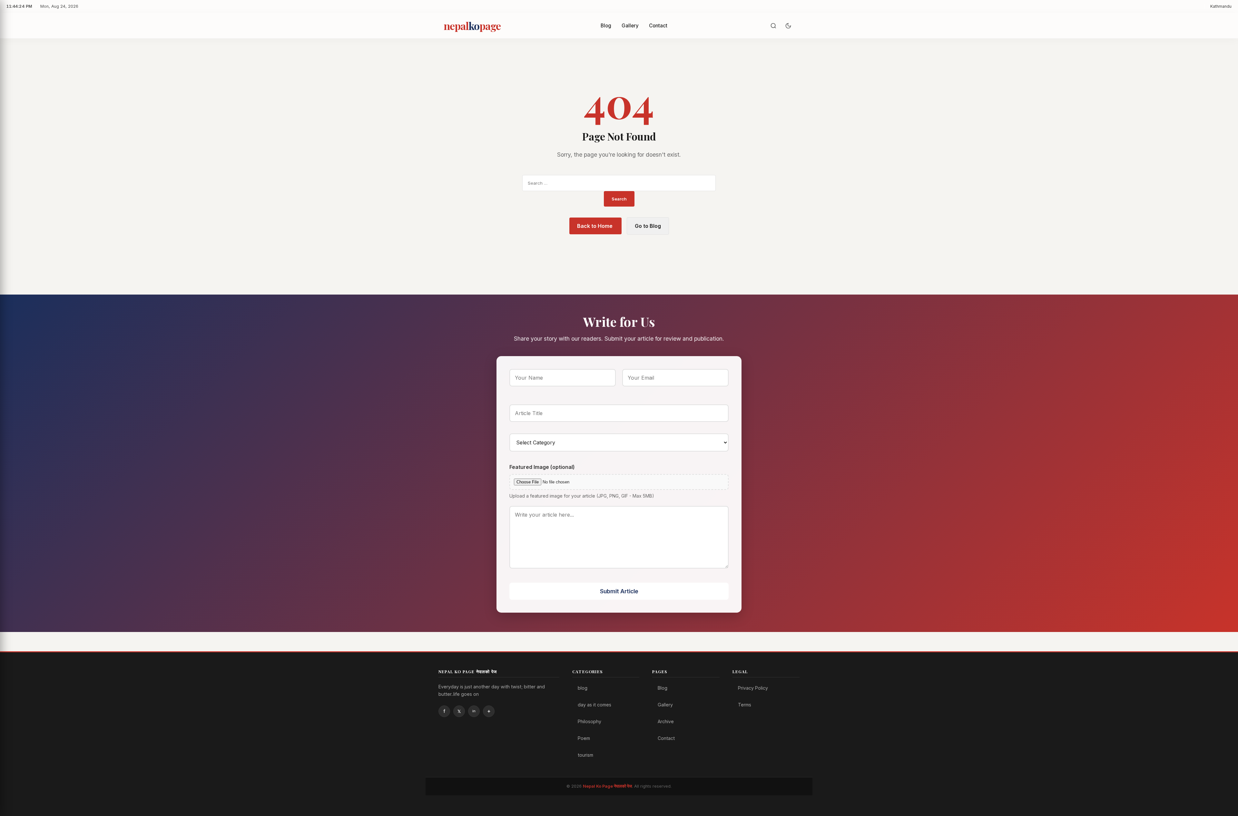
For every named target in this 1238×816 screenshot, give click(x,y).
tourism (585, 755)
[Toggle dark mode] (788, 26)
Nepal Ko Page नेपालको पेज (607, 786)
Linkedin (474, 711)
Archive (666, 721)
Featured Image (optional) (542, 467)
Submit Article (619, 591)
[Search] (773, 26)
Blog (606, 26)
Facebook (444, 711)
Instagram (489, 711)
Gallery (630, 26)
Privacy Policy (753, 688)
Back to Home (595, 226)
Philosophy (589, 721)
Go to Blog (648, 226)
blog (582, 688)
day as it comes (594, 704)
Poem (584, 738)
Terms (744, 704)
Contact (658, 26)
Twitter (459, 711)
